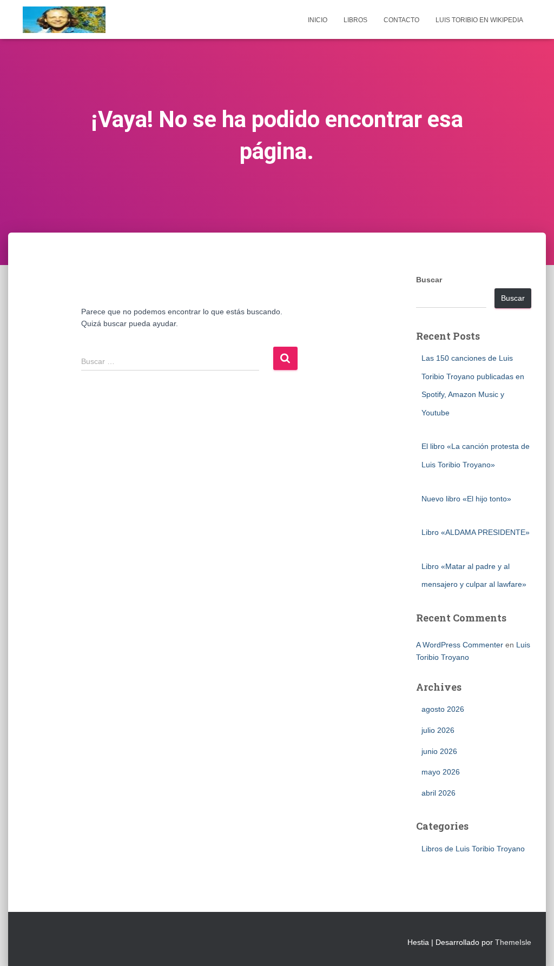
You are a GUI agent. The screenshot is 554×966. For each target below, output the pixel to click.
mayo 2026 (440, 771)
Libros (355, 20)
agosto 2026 (442, 709)
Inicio (317, 20)
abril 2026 (438, 793)
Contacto (401, 20)
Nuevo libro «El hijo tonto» (466, 498)
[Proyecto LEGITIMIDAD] (64, 19)
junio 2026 (439, 751)
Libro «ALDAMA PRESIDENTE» (475, 532)
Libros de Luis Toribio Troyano (473, 848)
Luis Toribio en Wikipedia (479, 20)
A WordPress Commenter (459, 644)
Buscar (429, 279)
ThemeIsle (513, 942)
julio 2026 (437, 730)
